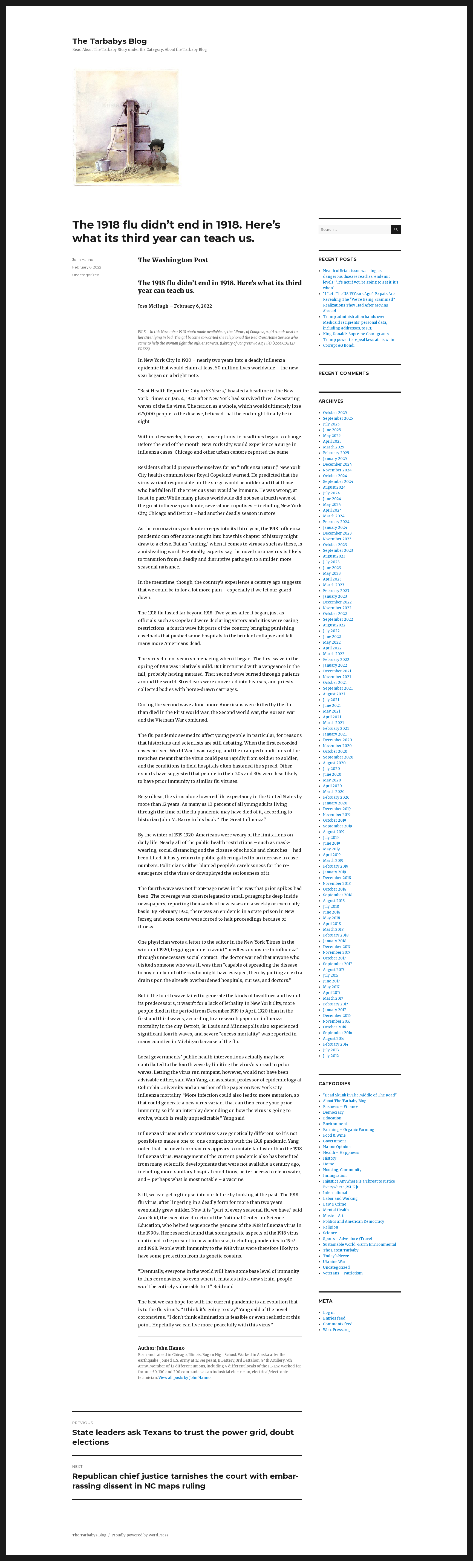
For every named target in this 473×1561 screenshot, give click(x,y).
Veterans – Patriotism (343, 1273)
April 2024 (332, 510)
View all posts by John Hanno (184, 1377)
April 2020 (332, 786)
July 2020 (331, 768)
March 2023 (333, 585)
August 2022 (334, 625)
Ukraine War (334, 1261)
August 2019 (333, 832)
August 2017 (333, 969)
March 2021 (333, 722)
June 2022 (332, 636)
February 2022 (336, 659)
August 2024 (334, 487)
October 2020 (335, 751)
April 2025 (332, 441)
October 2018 (334, 889)
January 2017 (334, 1010)
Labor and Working (340, 1198)
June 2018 (331, 912)
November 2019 (336, 814)
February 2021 (336, 728)
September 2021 (338, 688)
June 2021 (332, 705)
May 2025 (332, 435)
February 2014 (335, 1044)
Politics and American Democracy (353, 1221)
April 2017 (331, 992)
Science (330, 1233)
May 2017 (331, 987)
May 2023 (332, 573)
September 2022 (338, 619)
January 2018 (334, 941)
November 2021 (337, 677)
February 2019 (335, 866)
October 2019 (334, 820)
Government (334, 1141)
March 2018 (333, 929)
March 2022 (333, 654)
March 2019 (333, 860)
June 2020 (332, 774)
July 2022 (331, 631)
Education (332, 1118)
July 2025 (331, 424)
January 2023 (335, 596)
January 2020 (335, 803)
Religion (330, 1227)
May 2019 (331, 849)
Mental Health (336, 1210)
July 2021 (331, 700)
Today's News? (336, 1256)
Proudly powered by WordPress (139, 1535)
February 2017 (335, 1004)
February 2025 (336, 453)
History (329, 1158)
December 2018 (337, 878)
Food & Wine (334, 1135)
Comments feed (338, 1324)
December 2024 (337, 464)
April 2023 (332, 579)
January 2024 (335, 527)
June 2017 (331, 981)
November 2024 (337, 470)
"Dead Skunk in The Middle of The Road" (360, 1095)
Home (328, 1164)
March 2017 (333, 998)
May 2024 (332, 504)
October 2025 (335, 412)
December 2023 (337, 533)
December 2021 (337, 671)
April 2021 (332, 717)
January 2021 (335, 734)
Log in (328, 1312)
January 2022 (335, 665)
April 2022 (332, 648)
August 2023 (334, 556)
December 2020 (337, 740)
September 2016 (337, 1033)
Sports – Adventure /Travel (347, 1238)
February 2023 (336, 590)
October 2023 (335, 544)
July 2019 (331, 837)
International (335, 1193)
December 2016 (337, 1015)
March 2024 (334, 516)
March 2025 (333, 447)
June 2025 (332, 430)
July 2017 (330, 975)
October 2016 (334, 1027)
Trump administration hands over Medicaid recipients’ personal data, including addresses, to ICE (355, 322)
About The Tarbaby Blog (345, 1101)
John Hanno (82, 259)
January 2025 (335, 458)
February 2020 (336, 797)
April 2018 (332, 923)
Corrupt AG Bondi (338, 345)
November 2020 (337, 745)
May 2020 (332, 780)
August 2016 (333, 1038)
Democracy (333, 1112)
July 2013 (331, 1050)
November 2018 (337, 883)
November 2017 (336, 952)
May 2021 (331, 711)
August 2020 (334, 763)
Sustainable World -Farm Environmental (359, 1244)
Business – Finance (340, 1106)
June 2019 (331, 843)
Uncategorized (85, 275)
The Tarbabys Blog (109, 41)
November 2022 (337, 608)
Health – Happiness (341, 1152)
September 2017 (337, 964)
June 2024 (332, 499)
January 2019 (334, 872)
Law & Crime (334, 1204)
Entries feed (334, 1318)
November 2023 (337, 539)
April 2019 (332, 855)
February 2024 (336, 522)
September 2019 (337, 826)
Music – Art (333, 1215)
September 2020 (338, 757)
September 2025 (338, 418)
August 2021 (334, 694)
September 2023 (338, 550)
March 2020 (334, 791)
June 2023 (332, 567)
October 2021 (335, 682)
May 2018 (331, 918)
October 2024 (335, 476)
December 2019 (337, 809)
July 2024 (331, 493)
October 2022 (335, 613)
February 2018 (335, 935)
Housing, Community (342, 1170)
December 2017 (336, 946)
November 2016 (336, 1021)
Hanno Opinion (337, 1147)
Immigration (335, 1175)
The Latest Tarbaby (341, 1250)
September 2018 (337, 895)
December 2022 (337, 602)
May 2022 (332, 642)
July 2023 (331, 562)
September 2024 (338, 481)
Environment (335, 1124)
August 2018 (334, 900)
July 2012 (331, 1056)
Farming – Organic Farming (348, 1129)
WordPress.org (336, 1329)
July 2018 (331, 906)
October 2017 (334, 958)
